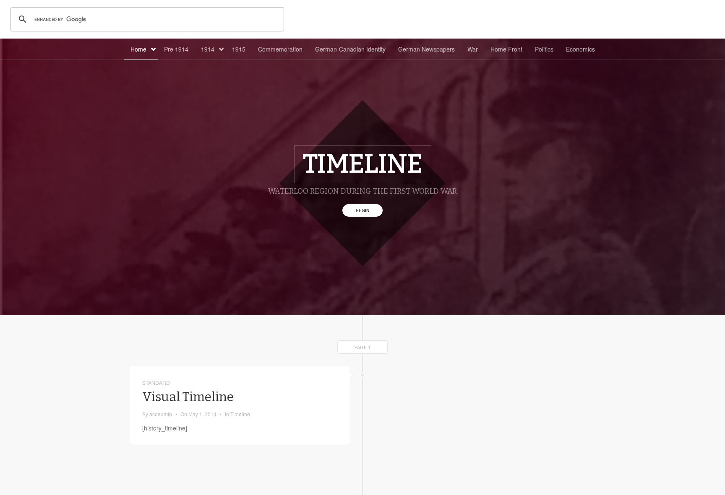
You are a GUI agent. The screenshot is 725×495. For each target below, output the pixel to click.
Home (138, 49)
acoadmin (160, 413)
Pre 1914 (176, 49)
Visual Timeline (188, 396)
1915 (238, 49)
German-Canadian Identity (350, 49)
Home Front (506, 49)
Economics (580, 49)
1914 (207, 49)
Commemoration (280, 49)
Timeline (240, 413)
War (472, 49)
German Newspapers (426, 49)
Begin (362, 210)
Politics (544, 49)
